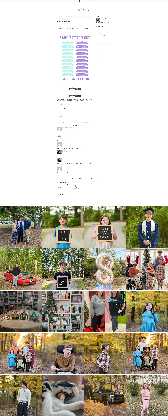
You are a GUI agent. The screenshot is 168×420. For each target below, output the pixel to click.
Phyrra (63, 150)
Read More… (105, 29)
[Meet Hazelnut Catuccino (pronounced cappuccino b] (63, 396)
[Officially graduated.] (21, 227)
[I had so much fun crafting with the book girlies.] (21, 311)
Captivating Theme (80, 418)
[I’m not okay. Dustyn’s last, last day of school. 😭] (63, 269)
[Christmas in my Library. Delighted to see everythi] (63, 311)
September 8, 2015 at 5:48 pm (67, 151)
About (97, 54)
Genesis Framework (87, 418)
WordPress (92, 418)
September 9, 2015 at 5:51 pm (67, 136)
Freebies (74, 17)
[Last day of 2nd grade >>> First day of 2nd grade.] (105, 227)
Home (71, 17)
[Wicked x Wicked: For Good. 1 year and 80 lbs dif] (105, 311)
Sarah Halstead (84, 9)
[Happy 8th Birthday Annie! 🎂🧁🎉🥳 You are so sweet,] (105, 269)
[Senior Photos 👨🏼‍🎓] (21, 269)
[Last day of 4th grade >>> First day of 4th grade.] (63, 227)
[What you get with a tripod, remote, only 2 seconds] (21, 353)
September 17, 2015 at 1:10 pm (67, 128)
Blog (97, 56)
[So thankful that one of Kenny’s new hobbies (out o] (105, 396)
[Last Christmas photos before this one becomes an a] (21, 396)
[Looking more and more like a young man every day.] (63, 353)
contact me (77, 99)
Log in (95, 418)
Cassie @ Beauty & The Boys (67, 127)
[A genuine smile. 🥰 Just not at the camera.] (105, 353)
